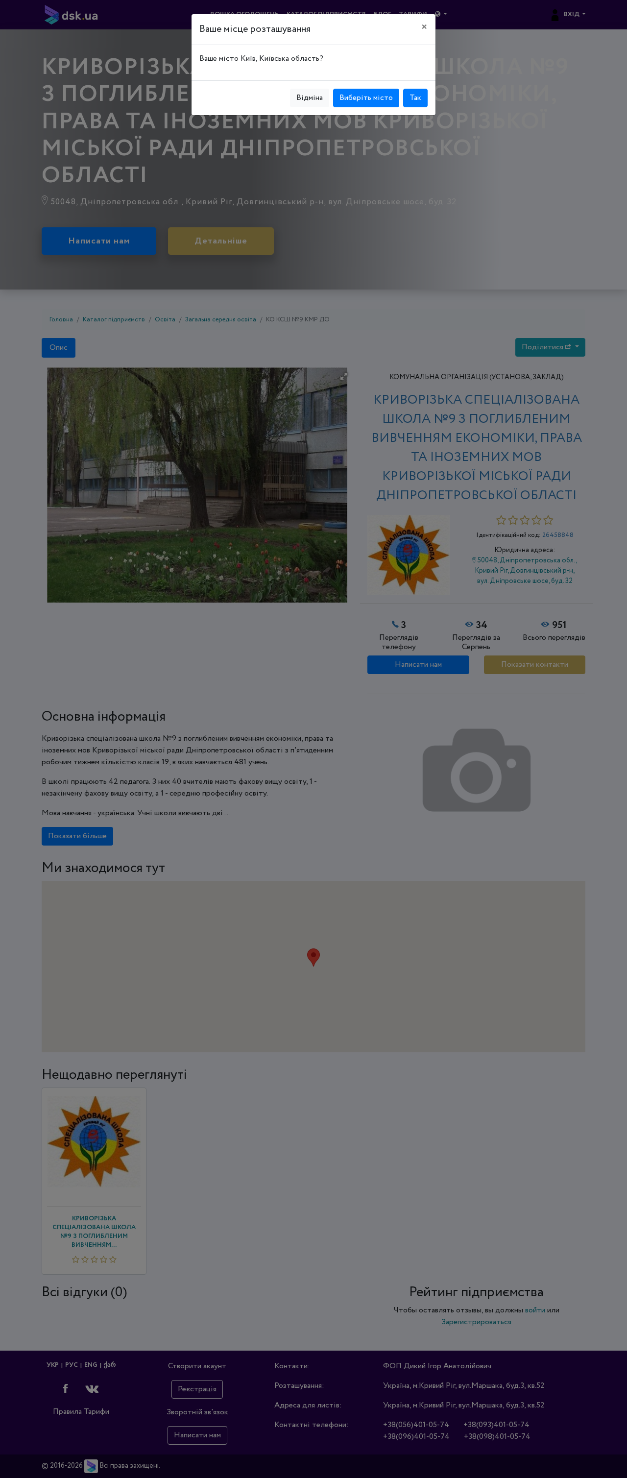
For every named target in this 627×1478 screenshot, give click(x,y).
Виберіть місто (366, 97)
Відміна (309, 97)
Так (415, 97)
